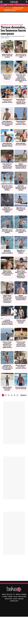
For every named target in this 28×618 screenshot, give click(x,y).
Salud (15, 596)
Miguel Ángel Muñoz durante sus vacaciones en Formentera (7, 273)
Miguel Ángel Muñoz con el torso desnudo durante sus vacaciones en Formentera (7, 299)
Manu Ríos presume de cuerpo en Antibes (7, 251)
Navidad (20, 599)
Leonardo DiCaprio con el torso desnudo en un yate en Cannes (7, 322)
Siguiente (23, 395)
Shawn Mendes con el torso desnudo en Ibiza (21, 123)
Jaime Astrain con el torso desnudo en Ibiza (7, 55)
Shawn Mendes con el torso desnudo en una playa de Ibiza (21, 101)
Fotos (11, 5)
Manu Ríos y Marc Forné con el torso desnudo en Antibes (7, 188)
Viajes (15, 599)
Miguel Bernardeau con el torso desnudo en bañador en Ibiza (20, 166)
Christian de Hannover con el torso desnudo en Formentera (7, 367)
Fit (14, 594)
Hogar (10, 596)
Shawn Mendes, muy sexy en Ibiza (21, 144)
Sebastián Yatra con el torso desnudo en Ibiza (7, 101)
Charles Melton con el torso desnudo (7, 388)
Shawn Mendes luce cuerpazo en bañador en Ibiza (7, 144)
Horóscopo (14, 601)
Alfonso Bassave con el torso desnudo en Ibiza (21, 366)
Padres (23, 594)
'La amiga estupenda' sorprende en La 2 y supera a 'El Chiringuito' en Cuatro (14, 9)
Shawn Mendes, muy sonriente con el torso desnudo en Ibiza (7, 123)
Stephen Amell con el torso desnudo (20, 321)
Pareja (18, 594)
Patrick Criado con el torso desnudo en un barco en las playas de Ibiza (7, 344)
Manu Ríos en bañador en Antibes (21, 251)
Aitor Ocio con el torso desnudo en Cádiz (20, 55)
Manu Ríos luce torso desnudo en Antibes (20, 231)
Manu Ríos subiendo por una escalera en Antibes (7, 210)
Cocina (4, 596)
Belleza (9, 594)
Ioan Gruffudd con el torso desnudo (20, 387)
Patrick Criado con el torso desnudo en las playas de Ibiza (20, 344)
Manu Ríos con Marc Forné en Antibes (20, 209)
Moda (4, 594)
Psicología (22, 596)
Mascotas (8, 599)
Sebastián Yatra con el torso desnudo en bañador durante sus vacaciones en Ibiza (20, 78)
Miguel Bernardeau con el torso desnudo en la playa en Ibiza (20, 297)
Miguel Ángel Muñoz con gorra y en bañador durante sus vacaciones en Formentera (20, 274)
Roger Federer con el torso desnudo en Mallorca (7, 77)
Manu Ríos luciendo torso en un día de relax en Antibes (21, 188)
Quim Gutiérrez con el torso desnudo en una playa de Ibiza (7, 166)
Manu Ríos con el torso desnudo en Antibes (7, 231)
